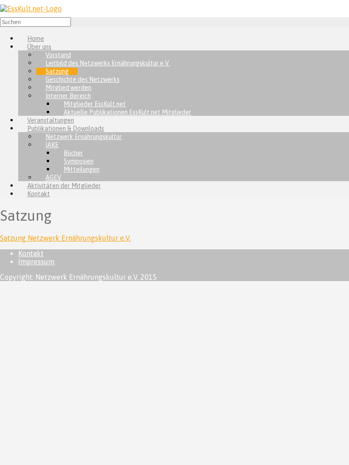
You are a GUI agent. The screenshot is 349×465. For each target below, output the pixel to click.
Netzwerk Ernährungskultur (83, 136)
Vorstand (58, 55)
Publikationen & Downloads (65, 128)
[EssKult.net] (31, 9)
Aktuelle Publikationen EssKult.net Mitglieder (127, 112)
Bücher (73, 153)
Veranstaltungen (50, 120)
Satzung (57, 71)
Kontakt (38, 194)
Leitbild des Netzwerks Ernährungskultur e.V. (107, 63)
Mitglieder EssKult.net (95, 104)
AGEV (53, 177)
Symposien (79, 161)
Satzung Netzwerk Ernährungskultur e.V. (65, 238)
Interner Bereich (68, 95)
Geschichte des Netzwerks (82, 79)
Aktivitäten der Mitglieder (64, 185)
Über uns (39, 46)
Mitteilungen (82, 169)
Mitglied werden (68, 87)
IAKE (52, 144)
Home (35, 38)
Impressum (36, 261)
